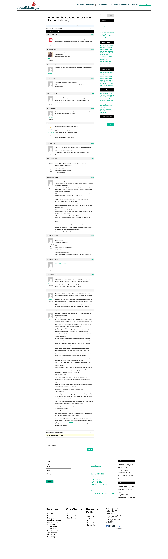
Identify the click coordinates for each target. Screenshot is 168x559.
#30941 (92, 78)
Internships (91, 525)
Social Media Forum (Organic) (107, 32)
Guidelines (102, 24)
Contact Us (133, 5)
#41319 (92, 235)
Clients (69, 514)
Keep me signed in (52, 445)
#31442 (92, 108)
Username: (50, 439)
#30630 (92, 64)
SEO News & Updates (105, 30)
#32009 (92, 143)
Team (89, 521)
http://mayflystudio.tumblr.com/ (61, 263)
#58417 (92, 310)
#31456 (92, 122)
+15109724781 (96, 482)
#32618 (92, 158)
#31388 (92, 93)
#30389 (92, 34)
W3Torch (71, 422)
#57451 (92, 274)
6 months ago (72, 25)
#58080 (92, 290)
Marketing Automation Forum (107, 26)
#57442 (92, 259)
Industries (89, 5)
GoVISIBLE (145, 5)
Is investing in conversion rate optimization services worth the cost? (106, 58)
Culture (89, 519)
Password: (50, 442)
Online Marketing (104, 37)
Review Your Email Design (106, 76)
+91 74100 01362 (100, 485)
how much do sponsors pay (106, 45)
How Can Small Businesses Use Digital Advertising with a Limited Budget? (107, 53)
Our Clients (101, 5)
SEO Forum (103, 28)
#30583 (92, 49)
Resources (112, 5)
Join (111, 124)
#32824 (92, 177)
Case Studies (71, 518)
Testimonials (71, 516)
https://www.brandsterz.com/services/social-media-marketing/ (68, 256)
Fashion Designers (79, 277)
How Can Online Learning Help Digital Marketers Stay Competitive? (106, 63)
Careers (122, 5)
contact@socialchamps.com (102, 493)
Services (79, 5)
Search (110, 15)
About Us (90, 517)
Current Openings (93, 523)
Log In (90, 449)
